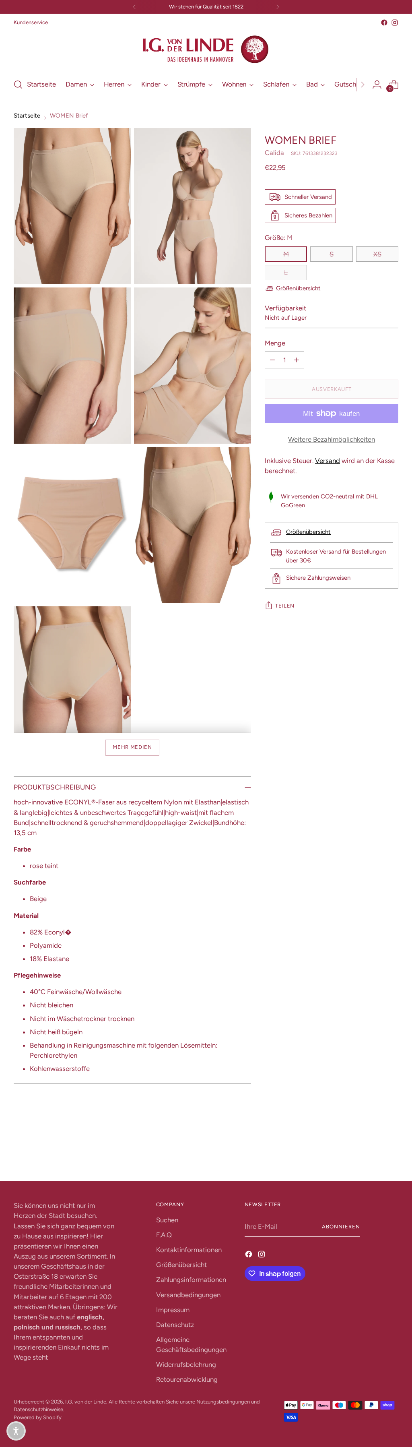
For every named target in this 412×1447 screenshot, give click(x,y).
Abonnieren (341, 1227)
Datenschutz (175, 1325)
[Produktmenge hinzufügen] (296, 360)
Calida (274, 153)
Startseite (27, 115)
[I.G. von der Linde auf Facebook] (384, 22)
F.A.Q (164, 1235)
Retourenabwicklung (187, 1379)
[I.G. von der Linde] (206, 49)
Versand (327, 461)
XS (377, 254)
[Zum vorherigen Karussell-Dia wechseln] (373, 1154)
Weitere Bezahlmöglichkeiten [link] (331, 439)
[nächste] (277, 7)
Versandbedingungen (188, 1295)
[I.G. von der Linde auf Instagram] (394, 22)
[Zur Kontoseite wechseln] (377, 84)
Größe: (279, 238)
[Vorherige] (134, 7)
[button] (16, 1431)
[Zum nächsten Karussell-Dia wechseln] (391, 1153)
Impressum (173, 1310)
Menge (275, 343)
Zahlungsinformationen (191, 1279)
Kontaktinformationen (189, 1250)
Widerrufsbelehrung (186, 1364)
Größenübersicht (298, 288)
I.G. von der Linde (85, 1402)
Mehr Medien (132, 747)
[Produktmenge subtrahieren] (272, 360)
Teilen (285, 606)
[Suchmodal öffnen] (18, 84)
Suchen (167, 1220)
